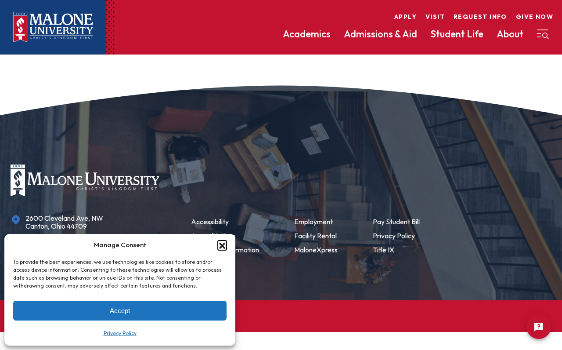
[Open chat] (538, 326)
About (510, 34)
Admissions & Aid (380, 34)
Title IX (383, 249)
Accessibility (210, 221)
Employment (313, 221)
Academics (307, 34)
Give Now (534, 17)
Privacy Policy (120, 333)
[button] (222, 245)
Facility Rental (315, 235)
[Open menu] (543, 34)
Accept (120, 310)
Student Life (456, 34)
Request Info (480, 17)
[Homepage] (53, 27)
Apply (405, 17)
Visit (435, 17)
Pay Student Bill (396, 221)
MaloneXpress (316, 249)
